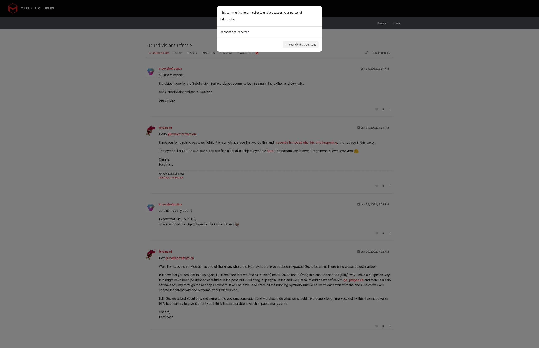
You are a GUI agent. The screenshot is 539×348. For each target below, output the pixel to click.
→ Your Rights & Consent (300, 45)
